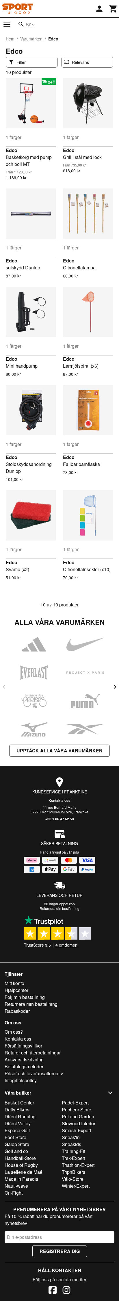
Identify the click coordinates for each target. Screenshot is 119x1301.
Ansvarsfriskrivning (24, 1059)
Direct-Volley (18, 1123)
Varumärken (31, 39)
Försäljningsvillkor (23, 1045)
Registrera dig (60, 1251)
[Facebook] (52, 1290)
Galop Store (17, 1144)
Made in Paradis (21, 1179)
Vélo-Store (72, 1179)
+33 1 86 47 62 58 (59, 818)
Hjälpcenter (16, 990)
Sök (30, 24)
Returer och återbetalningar (33, 1052)
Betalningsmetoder (24, 1066)
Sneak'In (71, 1137)
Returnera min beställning (31, 1004)
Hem (10, 39)
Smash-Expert (76, 1130)
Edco (11, 150)
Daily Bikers (17, 1109)
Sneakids (71, 1144)
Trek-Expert (73, 1158)
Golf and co (16, 1151)
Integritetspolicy (21, 1080)
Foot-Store (15, 1137)
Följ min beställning (25, 997)
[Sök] (21, 24)
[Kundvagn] (113, 8)
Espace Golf (17, 1130)
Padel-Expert (75, 1102)
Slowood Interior (78, 1123)
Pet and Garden (78, 1116)
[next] (115, 687)
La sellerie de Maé (23, 1172)
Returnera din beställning (59, 908)
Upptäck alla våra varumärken (59, 750)
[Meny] (7, 25)
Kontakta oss (59, 800)
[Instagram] (66, 1290)
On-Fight (14, 1192)
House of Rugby (21, 1165)
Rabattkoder (17, 1011)
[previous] (4, 687)
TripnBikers (73, 1172)
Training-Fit (73, 1151)
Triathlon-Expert (78, 1165)
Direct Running (20, 1116)
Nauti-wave (16, 1185)
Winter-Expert (76, 1185)
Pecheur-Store (76, 1109)
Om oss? (14, 1031)
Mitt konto (14, 983)
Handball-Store (20, 1158)
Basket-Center (19, 1102)
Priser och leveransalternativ (34, 1073)
